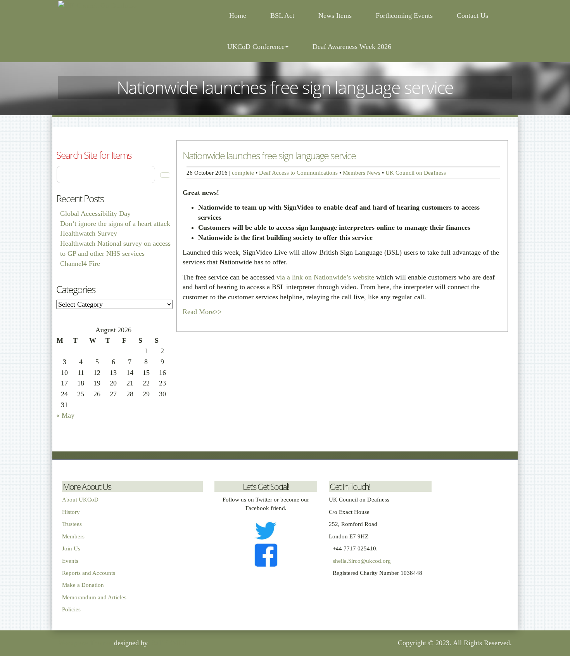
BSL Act (282, 15)
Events (70, 561)
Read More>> (202, 312)
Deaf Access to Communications (298, 172)
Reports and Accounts (88, 573)
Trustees (72, 524)
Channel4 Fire (80, 263)
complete (243, 172)
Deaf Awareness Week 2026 (352, 46)
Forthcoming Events (404, 15)
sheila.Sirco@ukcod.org (362, 561)
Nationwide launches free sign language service (269, 155)
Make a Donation (83, 585)
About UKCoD (80, 499)
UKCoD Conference (256, 46)
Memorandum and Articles (94, 597)
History (71, 512)
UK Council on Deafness (415, 172)
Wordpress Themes (85, 643)
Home (236, 15)
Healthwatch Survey (88, 233)
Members (73, 536)
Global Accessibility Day (95, 213)
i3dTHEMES (168, 643)
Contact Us (472, 15)
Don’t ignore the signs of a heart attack (115, 223)
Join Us (71, 548)
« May (65, 415)
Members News (361, 172)
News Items (335, 15)
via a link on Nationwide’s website (325, 277)
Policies (71, 609)
